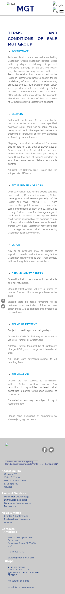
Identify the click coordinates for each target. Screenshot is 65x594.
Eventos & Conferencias (16, 516)
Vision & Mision (12, 477)
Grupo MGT (10, 474)
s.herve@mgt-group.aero (22, 419)
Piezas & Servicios (14, 493)
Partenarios (10, 506)
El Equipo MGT (12, 483)
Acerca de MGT (12, 471)
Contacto (8, 529)
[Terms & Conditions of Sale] (58, 10)
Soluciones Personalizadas (17, 503)
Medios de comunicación (17, 519)
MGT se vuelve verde (15, 480)
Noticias (8, 522)
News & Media (11, 512)
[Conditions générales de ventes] (58, 4)
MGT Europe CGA (49, 464)
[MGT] (11, 3)
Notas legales (25, 462)
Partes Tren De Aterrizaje (16, 496)
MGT (25, 9)
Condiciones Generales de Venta (21, 464)
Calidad (8, 486)
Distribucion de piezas (15, 499)
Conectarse (10, 462)
